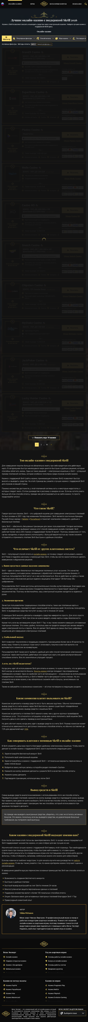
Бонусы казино (40, 671)
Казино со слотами (55, 1001)
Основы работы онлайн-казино (60, 957)
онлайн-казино (40, 554)
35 (47, 445)
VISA (26, 729)
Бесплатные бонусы (58, 4)
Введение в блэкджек (56, 973)
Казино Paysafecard (13, 989)
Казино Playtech (54, 993)
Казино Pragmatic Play (56, 985)
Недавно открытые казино (16, 961)
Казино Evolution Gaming (57, 997)
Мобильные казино (13, 969)
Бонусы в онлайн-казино (57, 961)
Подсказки (77, 4)
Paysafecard (35, 519)
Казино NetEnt (53, 989)
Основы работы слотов (57, 965)
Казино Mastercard (13, 997)
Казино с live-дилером (14, 965)
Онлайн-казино (15, 4)
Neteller (25, 519)
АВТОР (22, 909)
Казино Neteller (11, 1001)
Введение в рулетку (55, 969)
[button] (72, 1013)
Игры (32, 4)
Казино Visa (10, 993)
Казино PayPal (11, 985)
